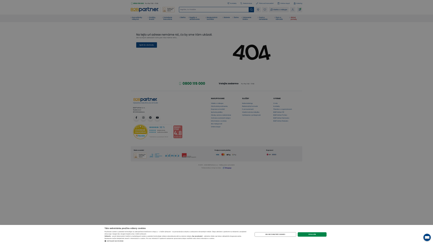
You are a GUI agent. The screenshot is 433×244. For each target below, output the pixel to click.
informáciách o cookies (138, 238)
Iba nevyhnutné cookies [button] (275, 234)
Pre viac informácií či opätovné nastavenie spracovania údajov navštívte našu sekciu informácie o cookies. (180, 238)
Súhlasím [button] (312, 234)
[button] (177, 241)
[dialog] (216, 234)
